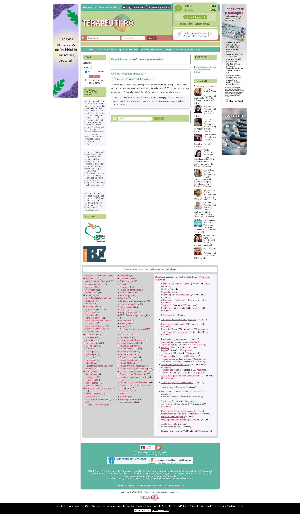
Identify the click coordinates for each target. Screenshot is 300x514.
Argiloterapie (91, 290)
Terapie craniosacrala (129, 343)
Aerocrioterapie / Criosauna (97, 281)
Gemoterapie (91, 357)
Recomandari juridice (170, 427)
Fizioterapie (90, 354)
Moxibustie (90, 396)
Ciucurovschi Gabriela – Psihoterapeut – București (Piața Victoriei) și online (205, 194)
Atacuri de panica (169, 345)
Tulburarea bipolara (169, 359)
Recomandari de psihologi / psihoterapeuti (180, 413)
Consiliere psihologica (95, 326)
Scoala (164, 292)
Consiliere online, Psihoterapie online (150, 452)
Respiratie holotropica (129, 312)
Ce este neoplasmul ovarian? (128, 73)
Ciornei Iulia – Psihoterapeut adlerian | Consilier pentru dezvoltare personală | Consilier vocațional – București (205, 210)
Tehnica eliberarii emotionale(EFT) (135, 329)
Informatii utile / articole (151, 50)
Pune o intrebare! (194, 17)
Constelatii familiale (94, 331)
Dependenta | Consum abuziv (174, 391)
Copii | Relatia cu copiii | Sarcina (175, 284)
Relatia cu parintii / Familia (173, 308)
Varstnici (165, 305)
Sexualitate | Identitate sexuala (175, 332)
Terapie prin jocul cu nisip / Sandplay (136, 377)
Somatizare (166, 401)
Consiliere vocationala (95, 329)
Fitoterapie (90, 351)
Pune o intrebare (129, 50)
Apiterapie (90, 287)
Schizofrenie (166, 353)
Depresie (165, 347)
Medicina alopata (93, 394)
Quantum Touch (127, 298)
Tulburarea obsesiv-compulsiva (175, 364)
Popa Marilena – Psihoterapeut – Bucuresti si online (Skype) (205, 253)
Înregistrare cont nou (94, 80)
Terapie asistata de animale (132, 340)
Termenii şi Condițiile (226, 506)
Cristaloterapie (91, 337)
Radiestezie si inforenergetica (133, 301)
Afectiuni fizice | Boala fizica (134, 98)
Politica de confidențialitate (149, 485)
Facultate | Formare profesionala (175, 295)
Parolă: (87, 67)
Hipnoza (89, 363)
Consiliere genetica (94, 318)
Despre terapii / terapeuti (172, 416)
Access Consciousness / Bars (99, 275)
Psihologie (124, 287)
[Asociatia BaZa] (94, 261)
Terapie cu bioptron (128, 346)
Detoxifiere (90, 340)
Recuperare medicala (129, 304)
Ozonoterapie (126, 278)
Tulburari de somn (169, 373)
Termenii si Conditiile (173, 478)
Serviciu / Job (167, 315)
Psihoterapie (125, 295)
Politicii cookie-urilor (140, 506)
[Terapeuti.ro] (151, 23)
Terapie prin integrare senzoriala (134, 371)
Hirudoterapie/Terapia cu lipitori (99, 365)
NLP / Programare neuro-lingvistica (101, 399)
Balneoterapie (91, 306)
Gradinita (165, 289)
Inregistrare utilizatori (160, 7)
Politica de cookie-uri (174, 485)
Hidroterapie (90, 360)
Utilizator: (87, 63)
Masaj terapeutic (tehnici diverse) (100, 388)
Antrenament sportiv (94, 284)
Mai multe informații (160, 510)
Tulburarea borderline (170, 362)
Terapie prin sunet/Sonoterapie (133, 385)
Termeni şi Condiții (125, 485)
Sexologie (124, 323)
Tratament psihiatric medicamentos (177, 382)
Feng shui (89, 348)
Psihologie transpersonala (131, 290)
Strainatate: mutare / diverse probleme (178, 319)
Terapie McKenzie (128, 354)
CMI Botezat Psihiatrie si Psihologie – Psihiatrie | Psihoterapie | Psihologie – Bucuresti (205, 226)
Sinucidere (166, 356)
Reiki (122, 310)
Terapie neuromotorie (129, 357)
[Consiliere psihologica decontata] (234, 156)
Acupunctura (91, 278)
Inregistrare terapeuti (135, 7)
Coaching (89, 315)
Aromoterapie (91, 293)
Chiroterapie (90, 312)
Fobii (163, 350)
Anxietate (165, 342)
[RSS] (158, 447)
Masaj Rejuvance (93, 385)
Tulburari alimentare (170, 370)
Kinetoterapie (91, 374)
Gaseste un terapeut (107, 50)
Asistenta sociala (169, 424)
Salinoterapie (125, 320)
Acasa (91, 50)
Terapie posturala (127, 363)
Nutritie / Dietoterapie (95, 405)
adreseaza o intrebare (163, 269)
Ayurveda (89, 303)
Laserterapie (91, 377)
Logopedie (90, 380)
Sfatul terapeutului (155, 98)
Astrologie (90, 295)
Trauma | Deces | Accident (173, 387)
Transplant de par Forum (154, 454)
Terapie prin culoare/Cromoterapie (135, 368)
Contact (199, 50)
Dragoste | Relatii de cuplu (173, 324)
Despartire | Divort (169, 329)
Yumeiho (124, 396)
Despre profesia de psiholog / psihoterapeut (180, 419)
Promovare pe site (184, 50)
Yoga (122, 394)
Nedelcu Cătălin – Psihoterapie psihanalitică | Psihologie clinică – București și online (205, 125)
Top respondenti (186, 24)
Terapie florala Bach (129, 348)
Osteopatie (125, 275)
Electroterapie (91, 346)
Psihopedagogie (127, 293)
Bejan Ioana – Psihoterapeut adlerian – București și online (205, 111)
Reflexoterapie (126, 307)
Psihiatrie (124, 284)
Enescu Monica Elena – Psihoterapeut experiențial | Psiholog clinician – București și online (205, 96)
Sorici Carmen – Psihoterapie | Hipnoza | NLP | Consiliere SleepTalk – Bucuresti (205, 141)
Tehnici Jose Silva (128, 334)
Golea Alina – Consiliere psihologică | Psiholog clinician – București (204, 240)
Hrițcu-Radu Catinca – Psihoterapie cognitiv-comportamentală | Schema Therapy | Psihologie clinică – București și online (204, 178)
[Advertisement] (65, 147)
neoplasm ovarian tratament (138, 101)
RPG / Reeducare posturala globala (136, 315)
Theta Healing (126, 391)
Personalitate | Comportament (174, 339)
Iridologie (89, 371)
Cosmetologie (91, 334)
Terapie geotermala (128, 351)
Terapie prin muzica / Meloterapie (135, 382)
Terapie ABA (125, 337)
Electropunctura (92, 343)
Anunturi (169, 50)
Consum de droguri (169, 396)
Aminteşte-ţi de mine (96, 72)
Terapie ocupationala (129, 360)
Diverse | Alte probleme (171, 431)
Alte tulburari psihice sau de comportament (180, 375)
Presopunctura (126, 281)
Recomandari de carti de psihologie (177, 411)
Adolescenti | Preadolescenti (174, 300)
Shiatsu (123, 326)
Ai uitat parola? (94, 83)
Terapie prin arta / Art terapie (132, 365)
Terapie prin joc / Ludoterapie (133, 374)
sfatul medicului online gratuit (162, 101)
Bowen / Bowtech (93, 309)
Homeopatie (90, 368)
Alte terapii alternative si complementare (131, 400)
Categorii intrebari (202, 24)
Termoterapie (125, 388)
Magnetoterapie (92, 383)
